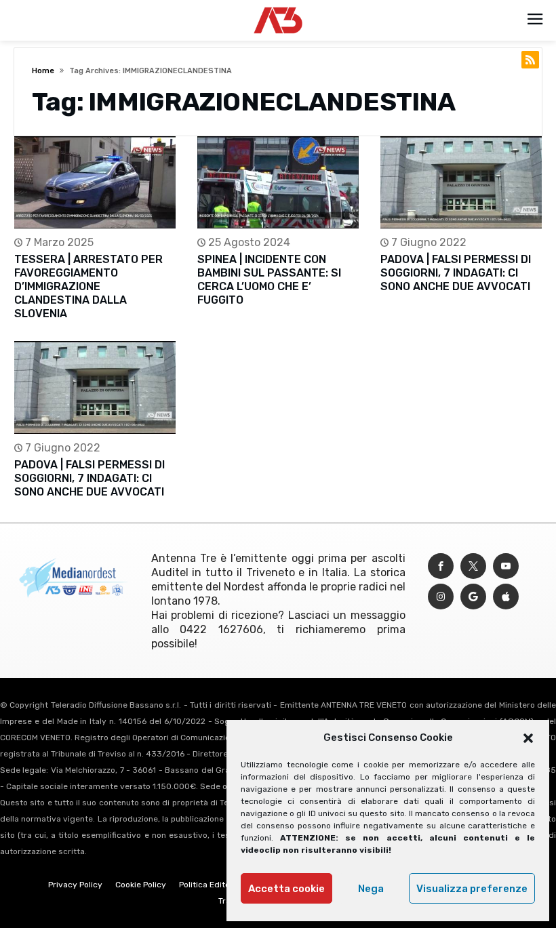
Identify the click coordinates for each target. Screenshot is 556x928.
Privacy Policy (75, 884)
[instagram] (441, 597)
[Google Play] (473, 597)
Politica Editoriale (213, 884)
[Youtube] (506, 566)
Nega (371, 889)
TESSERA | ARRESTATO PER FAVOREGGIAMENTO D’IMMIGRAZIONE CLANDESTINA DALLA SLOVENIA (88, 286)
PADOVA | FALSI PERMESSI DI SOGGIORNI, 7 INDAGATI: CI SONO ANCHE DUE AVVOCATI (455, 273)
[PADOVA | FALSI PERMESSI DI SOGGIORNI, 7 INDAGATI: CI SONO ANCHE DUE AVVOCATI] (461, 182)
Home (43, 70)
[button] (528, 738)
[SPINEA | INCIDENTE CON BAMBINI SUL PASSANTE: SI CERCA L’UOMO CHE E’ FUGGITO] (278, 182)
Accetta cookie (286, 889)
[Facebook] (441, 566)
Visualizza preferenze (472, 889)
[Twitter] (473, 566)
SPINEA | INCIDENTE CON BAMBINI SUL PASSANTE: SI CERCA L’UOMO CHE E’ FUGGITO (269, 279)
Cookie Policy (140, 884)
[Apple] (506, 597)
